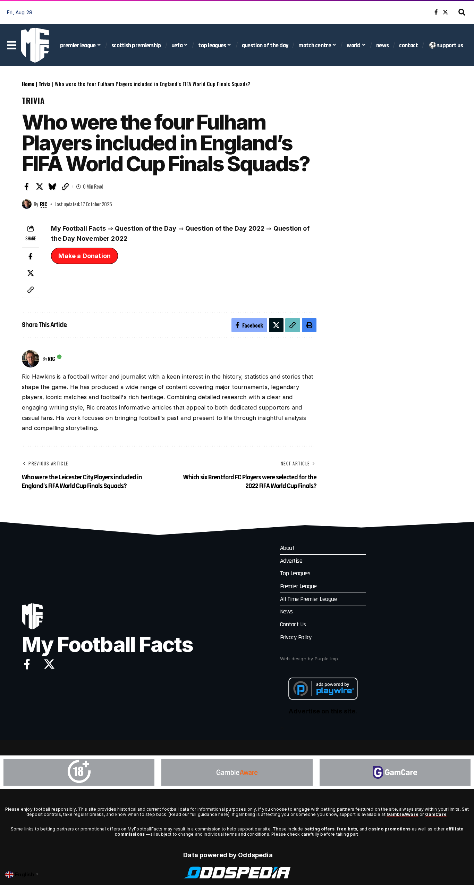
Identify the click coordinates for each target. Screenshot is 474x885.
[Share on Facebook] (27, 186)
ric (44, 204)
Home (28, 84)
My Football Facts (78, 228)
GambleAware (402, 814)
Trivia (45, 84)
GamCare (436, 814)
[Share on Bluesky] (52, 186)
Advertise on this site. (323, 711)
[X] (445, 12)
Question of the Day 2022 (224, 228)
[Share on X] (39, 186)
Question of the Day (145, 228)
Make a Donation (84, 255)
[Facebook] (436, 12)
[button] (461, 12)
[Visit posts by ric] (27, 204)
